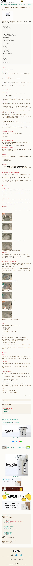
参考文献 (20, 559)
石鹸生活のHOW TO (5, 4)
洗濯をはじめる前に (5, 516)
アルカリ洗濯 (5, 527)
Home (1, 4)
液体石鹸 (3, 266)
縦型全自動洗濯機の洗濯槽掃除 (8, 532)
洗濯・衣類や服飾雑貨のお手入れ (13, 4)
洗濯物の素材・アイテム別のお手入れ (8, 541)
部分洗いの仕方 (6, 43)
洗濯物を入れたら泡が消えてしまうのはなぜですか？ (10, 419)
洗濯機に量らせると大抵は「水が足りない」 (10, 35)
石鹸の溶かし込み (5, 46)
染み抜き (26, 156)
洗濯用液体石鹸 (6, 411)
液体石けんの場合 (6, 51)
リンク (22, 559)
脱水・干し (4, 58)
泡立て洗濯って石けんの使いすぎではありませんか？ (10, 422)
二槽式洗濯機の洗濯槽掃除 (7, 534)
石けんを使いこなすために (10, 447)
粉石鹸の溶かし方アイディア (22, 447)
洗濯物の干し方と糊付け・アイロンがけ (8, 537)
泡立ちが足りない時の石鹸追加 (7, 53)
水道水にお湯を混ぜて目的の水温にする (9, 526)
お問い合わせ (11, 559)
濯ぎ (4, 56)
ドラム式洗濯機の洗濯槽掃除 (7, 533)
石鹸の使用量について (6, 62)
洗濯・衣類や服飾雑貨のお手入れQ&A (8, 542)
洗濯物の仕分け (5, 26)
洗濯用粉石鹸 (5, 409)
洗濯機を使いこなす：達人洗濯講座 (8, 517)
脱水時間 (5, 59)
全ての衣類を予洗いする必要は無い (9, 40)
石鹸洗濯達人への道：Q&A (7, 528)
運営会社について (16, 559)
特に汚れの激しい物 (7, 27)
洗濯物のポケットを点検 (6, 37)
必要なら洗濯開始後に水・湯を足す (9, 34)
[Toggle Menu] (22, 0)
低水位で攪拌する (6, 50)
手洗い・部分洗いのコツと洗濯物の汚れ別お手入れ (10, 540)
